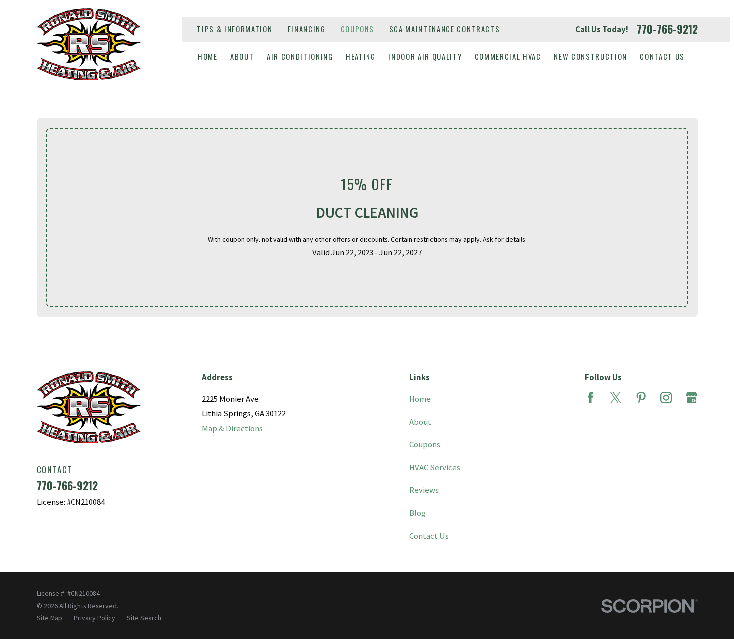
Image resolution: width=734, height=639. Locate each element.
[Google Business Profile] (691, 397)
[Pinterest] (641, 397)
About (420, 422)
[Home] (89, 44)
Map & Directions (232, 428)
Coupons (357, 29)
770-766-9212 (667, 29)
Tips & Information (234, 29)
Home (420, 399)
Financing (307, 29)
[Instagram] (666, 397)
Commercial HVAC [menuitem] (508, 56)
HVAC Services (434, 467)
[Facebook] (590, 397)
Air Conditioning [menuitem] (300, 56)
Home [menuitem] (208, 56)
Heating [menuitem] (361, 56)
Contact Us (429, 536)
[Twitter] (615, 397)
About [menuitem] (242, 56)
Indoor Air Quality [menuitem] (425, 56)
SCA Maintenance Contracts (444, 29)
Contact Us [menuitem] (662, 56)
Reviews (424, 490)
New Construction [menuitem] (590, 56)
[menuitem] (49, 618)
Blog (417, 513)
